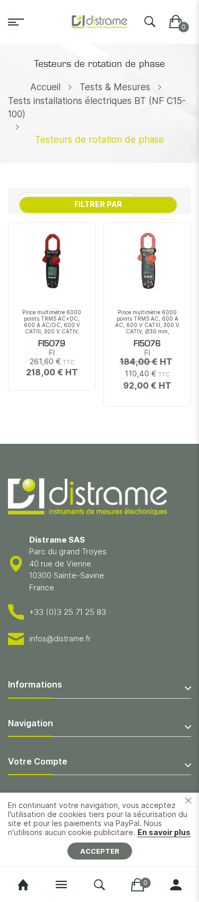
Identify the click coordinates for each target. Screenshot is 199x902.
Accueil (45, 87)
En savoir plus (164, 832)
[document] (99, 830)
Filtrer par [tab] (98, 204)
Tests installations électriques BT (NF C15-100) (97, 108)
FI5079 (51, 344)
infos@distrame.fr (60, 638)
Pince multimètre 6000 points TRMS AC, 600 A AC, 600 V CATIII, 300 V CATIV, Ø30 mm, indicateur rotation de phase (147, 328)
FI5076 (147, 344)
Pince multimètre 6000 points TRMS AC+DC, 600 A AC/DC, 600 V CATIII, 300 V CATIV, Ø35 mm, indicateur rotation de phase (51, 328)
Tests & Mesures (115, 87)
